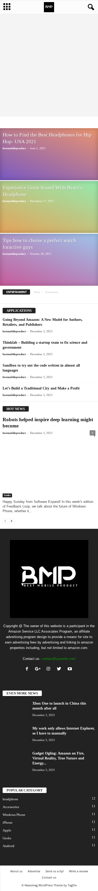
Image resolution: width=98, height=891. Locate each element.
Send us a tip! (54, 871)
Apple (48, 122)
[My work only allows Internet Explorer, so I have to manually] (16, 735)
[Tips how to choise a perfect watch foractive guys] (49, 255)
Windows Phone (14, 815)
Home (37, 292)
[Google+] (38, 669)
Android (8, 846)
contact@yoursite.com (58, 659)
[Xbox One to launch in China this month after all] (16, 710)
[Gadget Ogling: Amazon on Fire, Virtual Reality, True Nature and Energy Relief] (16, 760)
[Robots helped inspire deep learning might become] (49, 468)
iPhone (8, 822)
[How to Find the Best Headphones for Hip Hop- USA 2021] (49, 177)
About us (16, 871)
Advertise (34, 871)
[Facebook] (28, 669)
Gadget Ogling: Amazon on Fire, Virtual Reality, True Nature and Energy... (58, 758)
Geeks (7, 495)
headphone (10, 799)
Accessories (31, 122)
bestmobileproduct (14, 148)
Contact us (49, 877)
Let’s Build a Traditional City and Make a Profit (41, 388)
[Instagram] (49, 669)
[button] (90, 7)
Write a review (78, 871)
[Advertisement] (49, 65)
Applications (65, 122)
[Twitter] (60, 669)
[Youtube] (70, 669)
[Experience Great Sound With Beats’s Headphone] (49, 202)
